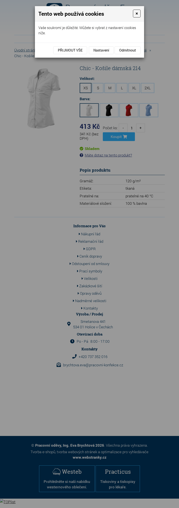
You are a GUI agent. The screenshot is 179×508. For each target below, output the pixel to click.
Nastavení (101, 50)
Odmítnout (127, 50)
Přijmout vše (70, 50)
